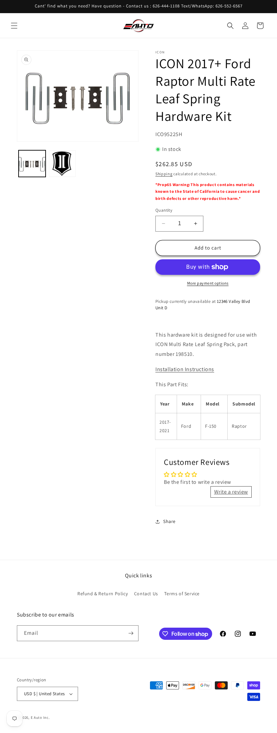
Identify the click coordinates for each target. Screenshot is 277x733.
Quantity (163, 210)
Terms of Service (182, 594)
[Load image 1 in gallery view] (32, 163)
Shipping (164, 173)
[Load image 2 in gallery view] (62, 163)
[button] (14, 25)
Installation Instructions (184, 369)
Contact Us (146, 594)
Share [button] (169, 521)
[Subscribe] (130, 633)
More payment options (208, 283)
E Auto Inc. (40, 717)
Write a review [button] (231, 491)
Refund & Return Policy (102, 594)
